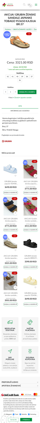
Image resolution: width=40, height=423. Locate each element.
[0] (29, 5)
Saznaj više (13, 419)
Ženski (16, 97)
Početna (8, 29)
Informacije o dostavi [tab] (20, 111)
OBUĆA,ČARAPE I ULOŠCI (22, 29)
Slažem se (27, 419)
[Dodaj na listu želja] (15, 176)
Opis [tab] (20, 106)
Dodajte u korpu (27, 92)
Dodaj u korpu (10, 192)
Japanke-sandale (26, 97)
